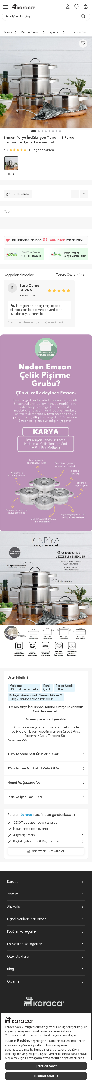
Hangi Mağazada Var (25, 783)
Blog (10, 969)
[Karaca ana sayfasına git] (44, 1001)
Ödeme (13, 981)
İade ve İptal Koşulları (25, 797)
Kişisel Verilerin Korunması (27, 919)
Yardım (12, 894)
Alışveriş (13, 906)
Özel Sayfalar (18, 956)
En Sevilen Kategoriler (24, 944)
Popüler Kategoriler (22, 931)
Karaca (13, 881)
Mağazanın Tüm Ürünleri (48, 851)
